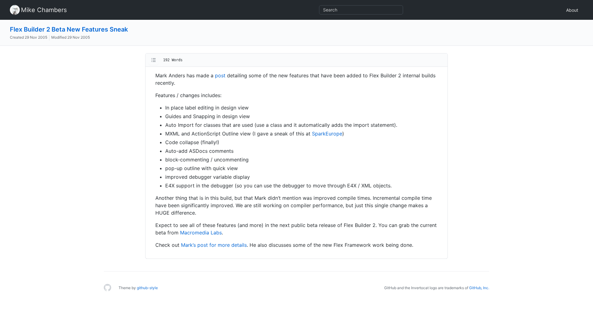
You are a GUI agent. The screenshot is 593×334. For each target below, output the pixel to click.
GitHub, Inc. (479, 287)
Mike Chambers (44, 10)
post (220, 75)
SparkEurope (327, 134)
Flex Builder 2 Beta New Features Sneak (69, 29)
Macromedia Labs (201, 232)
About (572, 10)
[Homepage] (107, 288)
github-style (147, 287)
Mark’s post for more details (214, 245)
